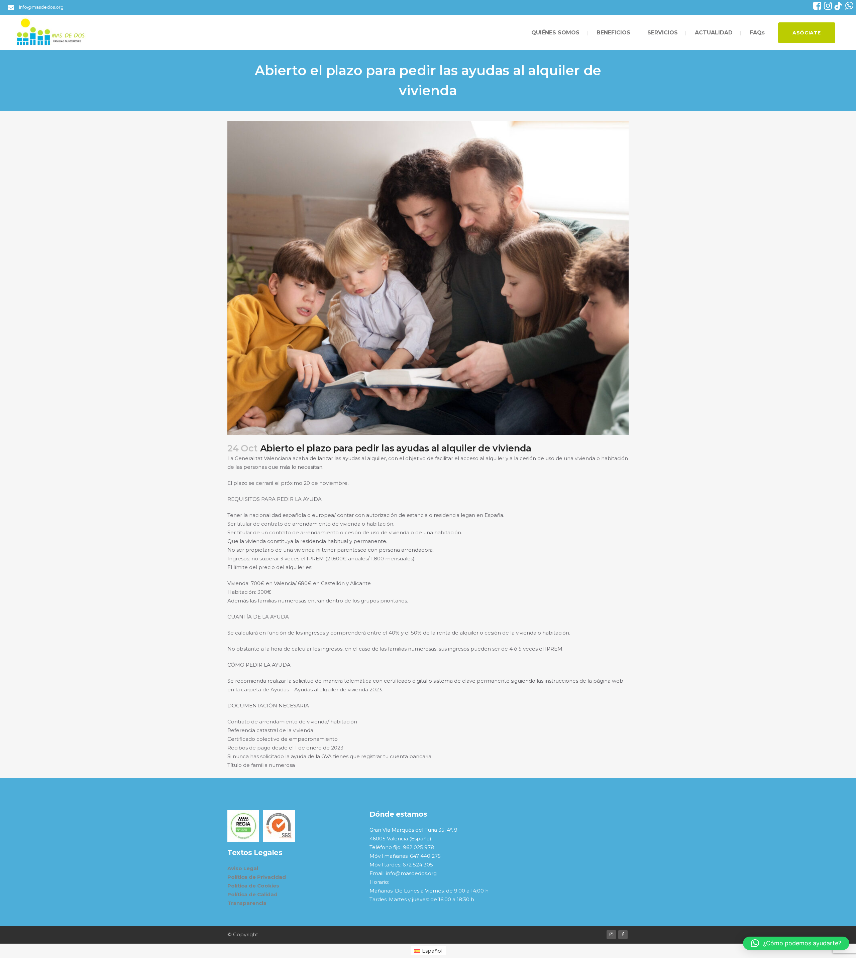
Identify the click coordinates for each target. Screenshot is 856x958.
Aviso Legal (242, 868)
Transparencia (246, 903)
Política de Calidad (252, 894)
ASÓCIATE (806, 33)
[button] (796, 943)
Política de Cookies (253, 885)
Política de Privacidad (256, 877)
